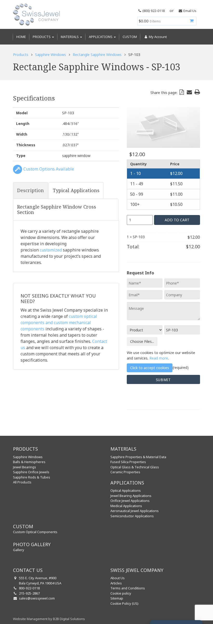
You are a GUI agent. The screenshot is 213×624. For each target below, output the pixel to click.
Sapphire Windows (50, 54)
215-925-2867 (29, 593)
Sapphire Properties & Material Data (138, 457)
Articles (116, 583)
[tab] (30, 190)
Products (42, 36)
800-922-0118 (29, 588)
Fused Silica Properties (128, 461)
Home (21, 36)
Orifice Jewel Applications (130, 500)
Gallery (18, 549)
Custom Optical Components (35, 532)
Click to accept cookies (149, 367)
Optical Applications (125, 490)
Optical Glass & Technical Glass (134, 467)
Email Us (189, 10)
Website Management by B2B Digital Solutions (49, 618)
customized (51, 250)
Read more (158, 358)
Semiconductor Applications (132, 516)
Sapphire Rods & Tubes (31, 477)
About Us (117, 578)
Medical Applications (126, 505)
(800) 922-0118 (153, 10)
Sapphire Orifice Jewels (31, 472)
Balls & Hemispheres (29, 461)
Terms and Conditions (127, 588)
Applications (101, 36)
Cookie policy (120, 593)
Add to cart (177, 219)
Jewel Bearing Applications (130, 495)
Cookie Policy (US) (124, 603)
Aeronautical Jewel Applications (134, 510)
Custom (130, 36)
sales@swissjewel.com (37, 598)
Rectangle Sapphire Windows (97, 54)
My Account (157, 36)
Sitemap (116, 598)
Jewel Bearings (24, 467)
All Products (22, 482)
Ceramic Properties (125, 472)
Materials (70, 36)
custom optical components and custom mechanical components (59, 322)
